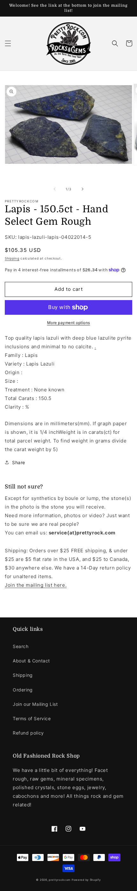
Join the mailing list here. (36, 585)
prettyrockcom (59, 879)
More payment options (68, 322)
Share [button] (18, 462)
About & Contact (31, 660)
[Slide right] (83, 189)
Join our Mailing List (35, 704)
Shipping (12, 258)
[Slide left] (54, 189)
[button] (8, 43)
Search (21, 646)
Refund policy (28, 733)
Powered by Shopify (86, 879)
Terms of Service (32, 718)
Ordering (23, 689)
